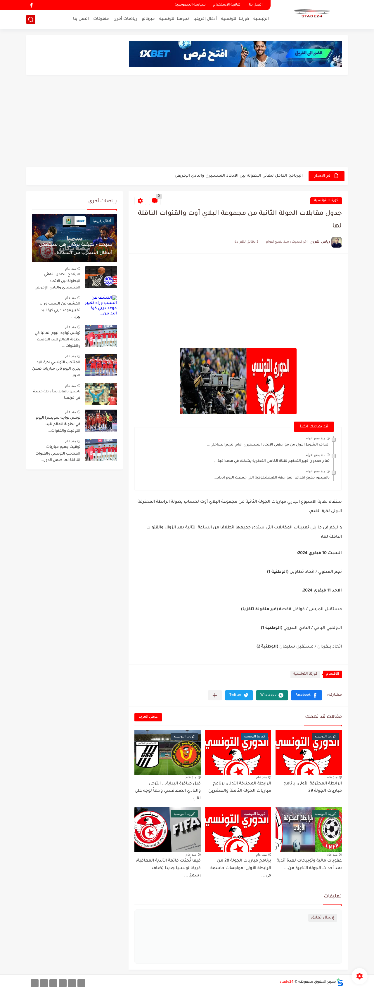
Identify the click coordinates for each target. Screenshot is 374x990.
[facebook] (31, 5)
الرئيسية (261, 19)
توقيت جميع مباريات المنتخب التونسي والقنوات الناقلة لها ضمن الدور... (57, 453)
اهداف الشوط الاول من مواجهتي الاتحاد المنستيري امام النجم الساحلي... (268, 445)
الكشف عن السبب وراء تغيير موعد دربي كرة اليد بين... (60, 310)
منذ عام (332, 777)
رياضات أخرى (125, 19)
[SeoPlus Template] (339, 982)
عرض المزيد (148, 717)
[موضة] (63, 983)
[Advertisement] (187, 122)
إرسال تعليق (322, 918)
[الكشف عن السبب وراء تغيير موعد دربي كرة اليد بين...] (101, 306)
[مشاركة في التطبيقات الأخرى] (215, 695)
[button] (306, 695)
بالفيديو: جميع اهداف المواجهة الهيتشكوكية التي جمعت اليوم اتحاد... (272, 478)
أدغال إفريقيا (205, 19)
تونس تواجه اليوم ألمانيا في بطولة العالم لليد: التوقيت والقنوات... (57, 340)
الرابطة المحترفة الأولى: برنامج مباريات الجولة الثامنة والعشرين (239, 788)
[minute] (53, 983)
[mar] (81, 983)
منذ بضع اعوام (315, 438)
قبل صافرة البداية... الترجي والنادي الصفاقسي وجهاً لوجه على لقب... (168, 791)
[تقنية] (72, 983)
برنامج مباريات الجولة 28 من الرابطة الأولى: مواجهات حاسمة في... (240, 868)
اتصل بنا (255, 5)
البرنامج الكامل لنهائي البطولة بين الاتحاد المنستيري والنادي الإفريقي (239, 176)
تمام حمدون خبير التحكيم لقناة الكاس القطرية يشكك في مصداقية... (272, 461)
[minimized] (44, 983)
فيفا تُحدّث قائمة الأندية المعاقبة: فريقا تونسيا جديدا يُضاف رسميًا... (168, 868)
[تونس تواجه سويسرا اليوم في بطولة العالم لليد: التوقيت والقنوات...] (101, 421)
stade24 (287, 982)
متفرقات (101, 19)
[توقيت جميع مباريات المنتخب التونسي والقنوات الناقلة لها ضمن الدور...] (101, 450)
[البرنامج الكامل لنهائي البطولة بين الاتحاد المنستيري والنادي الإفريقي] (101, 277)
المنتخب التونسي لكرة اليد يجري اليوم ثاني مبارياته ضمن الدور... (56, 369)
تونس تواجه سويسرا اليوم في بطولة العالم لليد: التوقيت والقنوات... (58, 424)
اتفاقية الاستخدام (227, 5)
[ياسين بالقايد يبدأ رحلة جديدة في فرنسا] (101, 394)
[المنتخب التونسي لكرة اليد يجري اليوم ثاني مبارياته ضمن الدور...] (101, 365)
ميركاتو (148, 19)
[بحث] (30, 19)
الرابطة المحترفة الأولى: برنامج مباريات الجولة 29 (312, 788)
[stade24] (311, 14)
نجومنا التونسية (174, 19)
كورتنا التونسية (235, 19)
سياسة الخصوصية (190, 5)
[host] (35, 983)
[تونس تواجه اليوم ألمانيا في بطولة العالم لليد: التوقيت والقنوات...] (101, 336)
